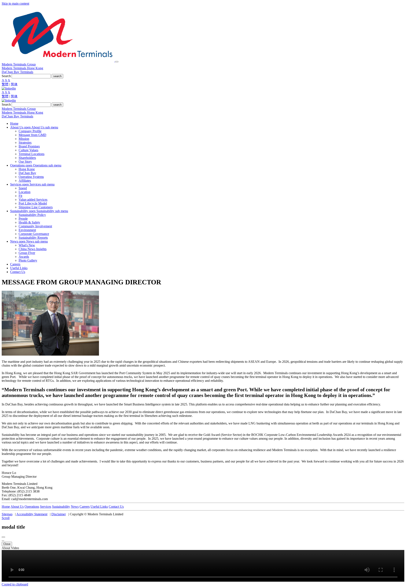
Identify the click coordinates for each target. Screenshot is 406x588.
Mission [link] (24, 139)
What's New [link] (27, 245)
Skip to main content (15, 3)
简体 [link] (14, 84)
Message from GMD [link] (32, 135)
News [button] (14, 241)
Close (6, 544)
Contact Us (116, 506)
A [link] (3, 80)
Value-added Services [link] (33, 199)
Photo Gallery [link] (28, 260)
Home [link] (14, 123)
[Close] (3, 537)
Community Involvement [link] (35, 226)
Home (6, 506)
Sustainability (61, 506)
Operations (32, 506)
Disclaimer (58, 514)
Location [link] (24, 192)
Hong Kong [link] (27, 169)
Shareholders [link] (27, 158)
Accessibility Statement (31, 514)
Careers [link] (15, 264)
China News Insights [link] (33, 249)
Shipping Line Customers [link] (36, 207)
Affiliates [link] (25, 180)
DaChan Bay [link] (27, 173)
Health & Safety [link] (29, 222)
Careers (85, 506)
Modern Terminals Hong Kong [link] (22, 68)
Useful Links (99, 506)
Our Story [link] (25, 161)
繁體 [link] (5, 84)
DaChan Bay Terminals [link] (17, 72)
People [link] (23, 218)
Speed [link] (23, 188)
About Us (17, 506)
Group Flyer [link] (27, 253)
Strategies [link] (25, 142)
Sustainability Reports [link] (33, 237)
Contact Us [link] (17, 272)
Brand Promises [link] (29, 146)
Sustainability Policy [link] (32, 215)
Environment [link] (27, 230)
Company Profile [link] (30, 131)
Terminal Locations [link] (31, 154)
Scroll (6, 518)
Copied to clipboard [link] (15, 584)
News (75, 506)
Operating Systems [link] (31, 177)
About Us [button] (17, 127)
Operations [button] (18, 165)
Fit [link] (20, 196)
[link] (9, 88)
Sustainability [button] (19, 211)
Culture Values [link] (28, 150)
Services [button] (16, 184)
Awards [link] (24, 256)
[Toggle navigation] (116, 61)
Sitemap (7, 514)
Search (6, 76)
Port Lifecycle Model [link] (33, 203)
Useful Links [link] (18, 268)
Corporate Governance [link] (34, 234)
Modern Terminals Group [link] (19, 64)
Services (45, 506)
